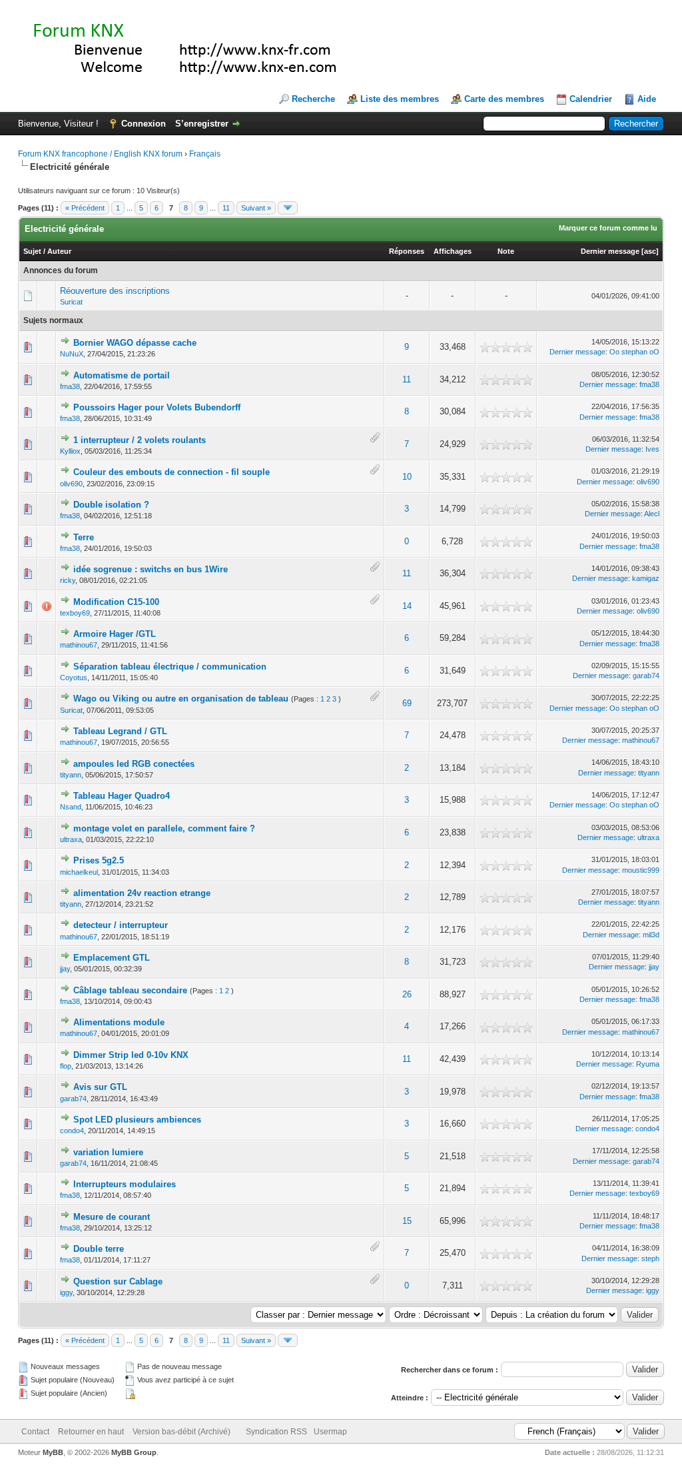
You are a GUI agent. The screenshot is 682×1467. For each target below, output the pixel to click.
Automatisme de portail (121, 375)
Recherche (313, 99)
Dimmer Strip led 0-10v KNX (130, 1055)
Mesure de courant (111, 1217)
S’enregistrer (201, 124)
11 (226, 208)
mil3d (651, 935)
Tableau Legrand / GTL (120, 731)
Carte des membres (504, 99)
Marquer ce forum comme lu (608, 228)
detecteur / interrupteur (120, 925)
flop (65, 1066)
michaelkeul (79, 872)
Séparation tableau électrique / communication (169, 667)
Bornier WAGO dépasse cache (134, 343)
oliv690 (71, 484)
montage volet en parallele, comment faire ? (164, 828)
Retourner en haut (91, 1431)
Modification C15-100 (116, 602)
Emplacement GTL (111, 958)
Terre (83, 537)
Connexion (143, 124)
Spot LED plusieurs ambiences (137, 1120)
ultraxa (71, 839)
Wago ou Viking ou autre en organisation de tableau (180, 699)
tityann (70, 775)
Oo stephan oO (634, 352)
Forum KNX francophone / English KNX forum (100, 154)
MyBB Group (134, 1452)
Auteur (59, 251)
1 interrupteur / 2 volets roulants (139, 440)
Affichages (453, 251)
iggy (66, 1292)
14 (407, 606)
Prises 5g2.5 (98, 860)
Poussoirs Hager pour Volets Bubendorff (156, 407)
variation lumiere (108, 1152)
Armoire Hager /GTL (114, 634)
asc (650, 251)
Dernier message (610, 251)
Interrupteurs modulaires (124, 1184)
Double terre (98, 1249)
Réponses (406, 251)
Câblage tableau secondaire (130, 990)
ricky (67, 580)
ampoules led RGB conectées (133, 764)
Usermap (330, 1431)
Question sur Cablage (118, 1281)
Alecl (651, 514)
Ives (652, 449)
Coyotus (73, 678)
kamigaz (645, 578)
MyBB (53, 1452)
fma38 (70, 386)
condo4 (72, 1131)
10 (407, 477)
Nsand (70, 807)
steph (650, 1258)
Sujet (32, 251)
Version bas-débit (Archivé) (181, 1431)
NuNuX (71, 354)
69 (407, 703)
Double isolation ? (111, 505)
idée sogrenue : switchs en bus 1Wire (150, 569)
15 (407, 1221)
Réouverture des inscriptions (115, 291)
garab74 (646, 676)
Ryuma (647, 1064)
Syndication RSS (276, 1431)
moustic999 (640, 870)
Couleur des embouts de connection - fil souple (171, 472)
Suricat (71, 302)
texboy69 (75, 613)
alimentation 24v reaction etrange (141, 893)
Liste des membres (399, 99)
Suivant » (256, 208)
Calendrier (590, 99)
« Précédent (85, 208)
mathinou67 (78, 645)
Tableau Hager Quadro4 (121, 796)
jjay (65, 969)
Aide (646, 99)
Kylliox (70, 451)
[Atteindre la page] (288, 208)
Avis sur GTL (100, 1087)
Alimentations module (119, 1022)
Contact (35, 1431)
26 (407, 994)
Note (506, 251)
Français (204, 154)
